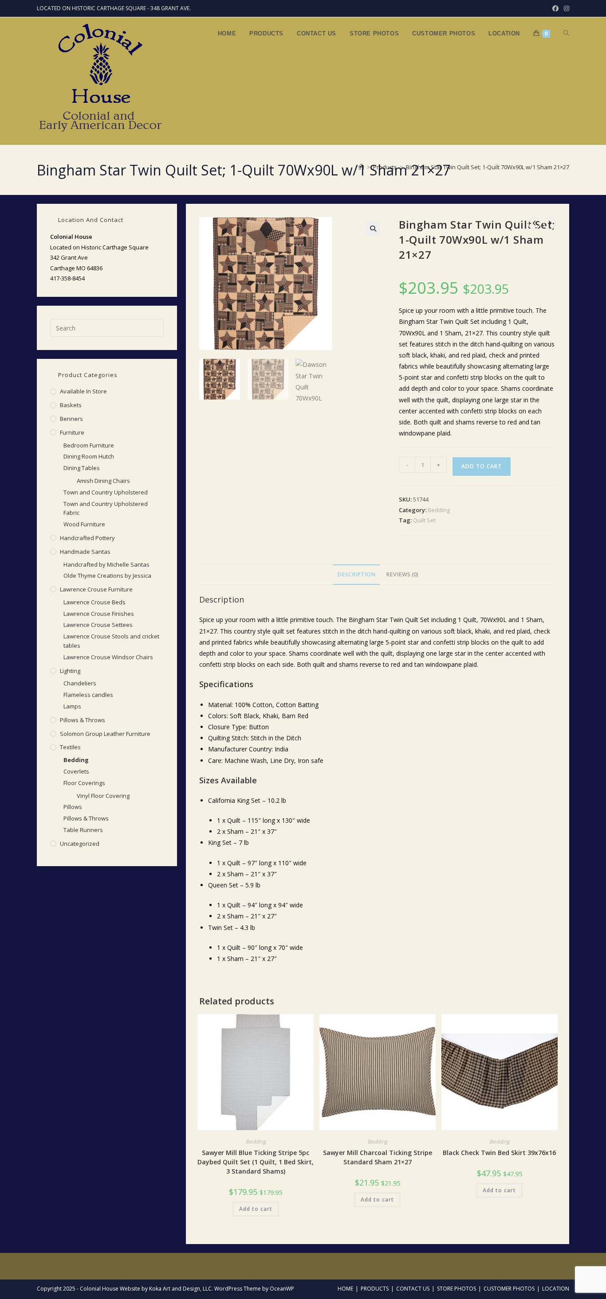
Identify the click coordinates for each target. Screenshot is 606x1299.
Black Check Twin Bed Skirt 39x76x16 (499, 1152)
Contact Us (412, 1288)
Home (345, 1288)
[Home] (361, 167)
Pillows (72, 807)
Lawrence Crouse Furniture (96, 589)
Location (555, 1288)
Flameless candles (88, 695)
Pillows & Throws (82, 720)
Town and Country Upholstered (105, 492)
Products (375, 1288)
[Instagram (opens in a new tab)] (565, 8)
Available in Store (83, 391)
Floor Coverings (84, 783)
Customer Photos (509, 1288)
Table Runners (83, 830)
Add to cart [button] (255, 1209)
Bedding (439, 510)
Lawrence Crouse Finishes (98, 614)
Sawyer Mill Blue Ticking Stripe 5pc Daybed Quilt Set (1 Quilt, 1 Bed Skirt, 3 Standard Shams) (255, 1161)
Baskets (71, 405)
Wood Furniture (84, 524)
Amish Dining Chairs (103, 481)
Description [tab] (356, 574)
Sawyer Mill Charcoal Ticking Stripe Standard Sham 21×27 (377, 1157)
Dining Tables (81, 468)
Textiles (70, 747)
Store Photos (456, 1288)
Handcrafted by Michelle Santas (106, 564)
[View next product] (549, 223)
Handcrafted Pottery (87, 538)
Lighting (70, 671)
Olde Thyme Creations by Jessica (107, 575)
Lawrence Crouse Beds (94, 602)
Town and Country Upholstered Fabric (105, 508)
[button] (373, 229)
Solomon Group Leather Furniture (105, 734)
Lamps (72, 706)
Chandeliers (79, 683)
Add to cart (481, 466)
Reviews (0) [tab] (402, 574)
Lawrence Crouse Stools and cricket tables (111, 641)
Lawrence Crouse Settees (98, 625)
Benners (71, 419)
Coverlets (76, 771)
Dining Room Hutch (88, 456)
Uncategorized (79, 844)
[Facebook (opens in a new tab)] (555, 8)
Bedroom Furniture (88, 445)
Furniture (72, 432)
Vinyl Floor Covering (103, 796)
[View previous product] (534, 223)
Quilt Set (424, 520)
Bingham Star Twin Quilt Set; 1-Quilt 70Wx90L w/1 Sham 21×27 (487, 167)
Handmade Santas (85, 552)
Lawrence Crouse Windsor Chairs (108, 657)
